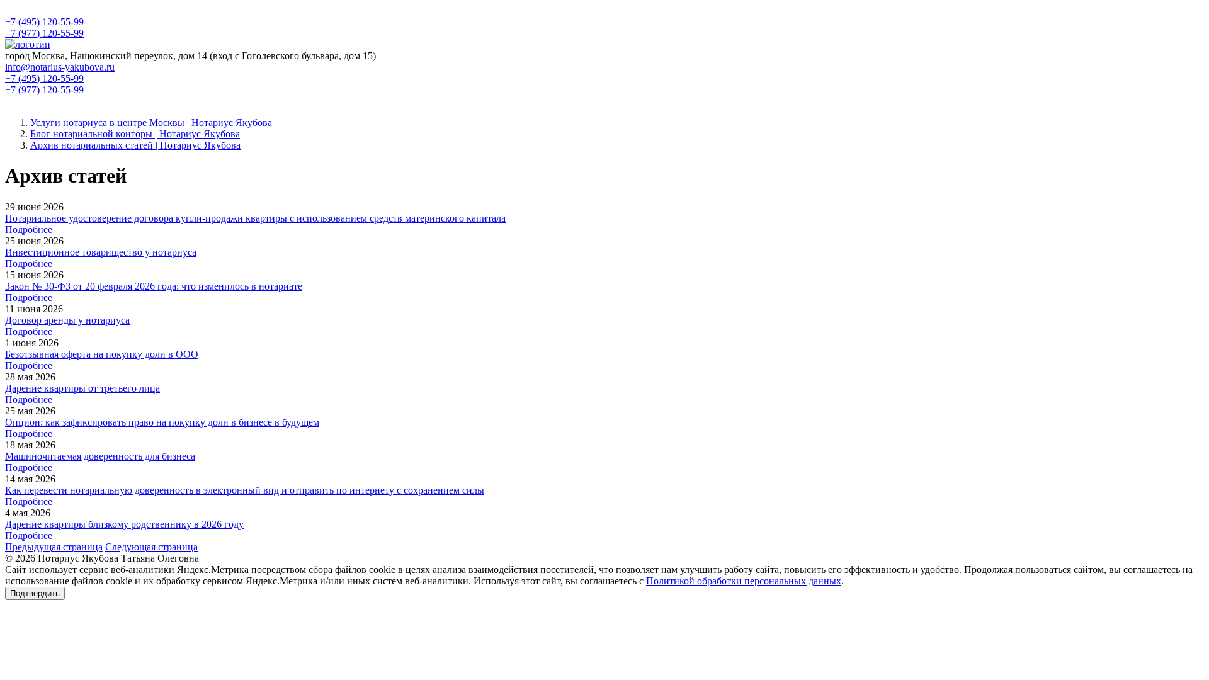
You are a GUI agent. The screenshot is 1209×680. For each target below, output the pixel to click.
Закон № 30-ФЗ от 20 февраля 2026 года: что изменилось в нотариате (153, 286)
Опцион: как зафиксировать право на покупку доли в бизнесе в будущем (162, 422)
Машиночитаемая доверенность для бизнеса (100, 456)
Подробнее (28, 229)
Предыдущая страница (54, 546)
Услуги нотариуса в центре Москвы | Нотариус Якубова (151, 122)
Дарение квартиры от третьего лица (82, 388)
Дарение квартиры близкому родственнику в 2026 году (124, 524)
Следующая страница (151, 546)
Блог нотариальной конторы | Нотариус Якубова (135, 133)
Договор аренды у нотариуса (67, 320)
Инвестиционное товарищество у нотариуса (100, 252)
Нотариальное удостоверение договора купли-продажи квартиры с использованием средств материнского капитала (255, 218)
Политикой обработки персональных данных (743, 580)
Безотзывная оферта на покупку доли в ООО (101, 354)
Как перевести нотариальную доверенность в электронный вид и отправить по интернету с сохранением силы (244, 490)
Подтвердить (35, 593)
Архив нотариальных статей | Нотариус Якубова (135, 145)
